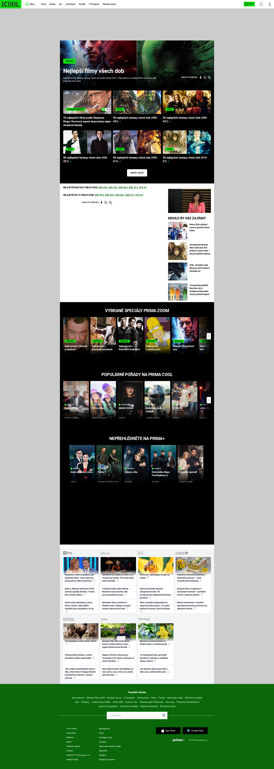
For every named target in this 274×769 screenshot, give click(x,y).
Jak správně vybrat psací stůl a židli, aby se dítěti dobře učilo (154, 670)
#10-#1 (143, 187)
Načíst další (137, 173)
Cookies (69, 751)
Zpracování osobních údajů (110, 746)
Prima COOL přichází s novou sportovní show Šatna (199, 227)
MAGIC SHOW (126, 408)
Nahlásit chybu (72, 759)
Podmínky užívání (73, 746)
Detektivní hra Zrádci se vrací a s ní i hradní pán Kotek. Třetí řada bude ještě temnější (118, 578)
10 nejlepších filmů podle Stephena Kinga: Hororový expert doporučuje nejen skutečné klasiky (87, 121)
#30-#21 (123, 187)
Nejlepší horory (114, 698)
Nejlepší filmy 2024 (96, 698)
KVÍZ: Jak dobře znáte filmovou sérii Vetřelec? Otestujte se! (200, 268)
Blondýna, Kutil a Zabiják (155, 410)
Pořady (82, 4)
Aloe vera (169, 702)
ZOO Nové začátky (193, 698)
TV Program (94, 4)
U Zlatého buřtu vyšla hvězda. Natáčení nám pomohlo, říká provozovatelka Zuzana (115, 592)
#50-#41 (102, 187)
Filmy (43, 4)
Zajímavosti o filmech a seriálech (76, 348)
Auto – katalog (82, 702)
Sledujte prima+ (109, 4)
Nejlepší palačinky (149, 706)
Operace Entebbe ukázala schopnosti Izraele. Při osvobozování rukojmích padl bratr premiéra (155, 593)
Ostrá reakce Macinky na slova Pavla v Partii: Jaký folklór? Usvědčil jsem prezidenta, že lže (79, 605)
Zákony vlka (131, 472)
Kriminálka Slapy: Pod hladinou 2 (161, 474)
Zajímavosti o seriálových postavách (153, 348)
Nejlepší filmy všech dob (183, 348)
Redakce (102, 755)
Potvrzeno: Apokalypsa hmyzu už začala (155, 576)
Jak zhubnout (78, 698)
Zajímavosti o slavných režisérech (102, 348)
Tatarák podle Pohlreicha (151, 702)
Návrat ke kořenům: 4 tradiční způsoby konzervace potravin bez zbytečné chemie (192, 605)
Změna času (143, 698)
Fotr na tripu (98, 408)
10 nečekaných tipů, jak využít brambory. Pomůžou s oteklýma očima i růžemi (154, 658)
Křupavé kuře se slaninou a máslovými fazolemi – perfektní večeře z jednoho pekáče (191, 592)
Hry (60, 4)
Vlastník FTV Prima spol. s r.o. (78, 755)
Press (101, 733)
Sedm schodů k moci (81, 472)
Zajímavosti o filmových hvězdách (129, 348)
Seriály (53, 4)
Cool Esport (70, 4)
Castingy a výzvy (105, 737)
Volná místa (71, 733)
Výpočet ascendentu (108, 706)
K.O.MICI (177, 408)
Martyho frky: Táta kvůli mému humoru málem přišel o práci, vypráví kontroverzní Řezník (116, 644)
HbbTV (69, 742)
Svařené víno (131, 702)
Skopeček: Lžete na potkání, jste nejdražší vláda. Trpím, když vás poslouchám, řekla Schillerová (79, 578)
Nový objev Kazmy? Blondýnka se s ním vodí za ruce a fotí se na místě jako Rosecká (118, 672)
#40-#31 (113, 187)
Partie (153, 698)
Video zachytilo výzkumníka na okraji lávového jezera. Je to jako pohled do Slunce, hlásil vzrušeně (155, 605)
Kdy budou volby (175, 698)
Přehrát (70, 405)
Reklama (69, 737)
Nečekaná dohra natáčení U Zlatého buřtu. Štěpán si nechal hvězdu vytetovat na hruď (116, 605)
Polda (101, 472)
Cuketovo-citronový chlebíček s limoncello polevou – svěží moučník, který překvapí (191, 578)
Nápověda (103, 751)
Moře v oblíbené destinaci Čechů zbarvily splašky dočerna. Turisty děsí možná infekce (79, 592)
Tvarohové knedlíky (129, 706)
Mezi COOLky (72, 408)
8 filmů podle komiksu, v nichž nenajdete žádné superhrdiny (78, 656)
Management (104, 729)
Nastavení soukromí (107, 759)
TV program (129, 698)
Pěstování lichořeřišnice (188, 702)
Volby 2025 (118, 702)
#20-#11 (133, 187)
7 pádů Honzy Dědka (100, 702)
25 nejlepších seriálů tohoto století (80, 641)
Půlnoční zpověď (188, 472)
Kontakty (102, 742)
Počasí (162, 698)
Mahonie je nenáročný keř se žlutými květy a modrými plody (154, 642)
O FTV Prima (71, 729)
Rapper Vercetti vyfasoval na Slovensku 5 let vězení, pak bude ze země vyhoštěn (118, 658)
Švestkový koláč (168, 706)
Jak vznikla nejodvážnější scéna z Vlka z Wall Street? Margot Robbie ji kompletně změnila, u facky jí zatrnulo (80, 673)
